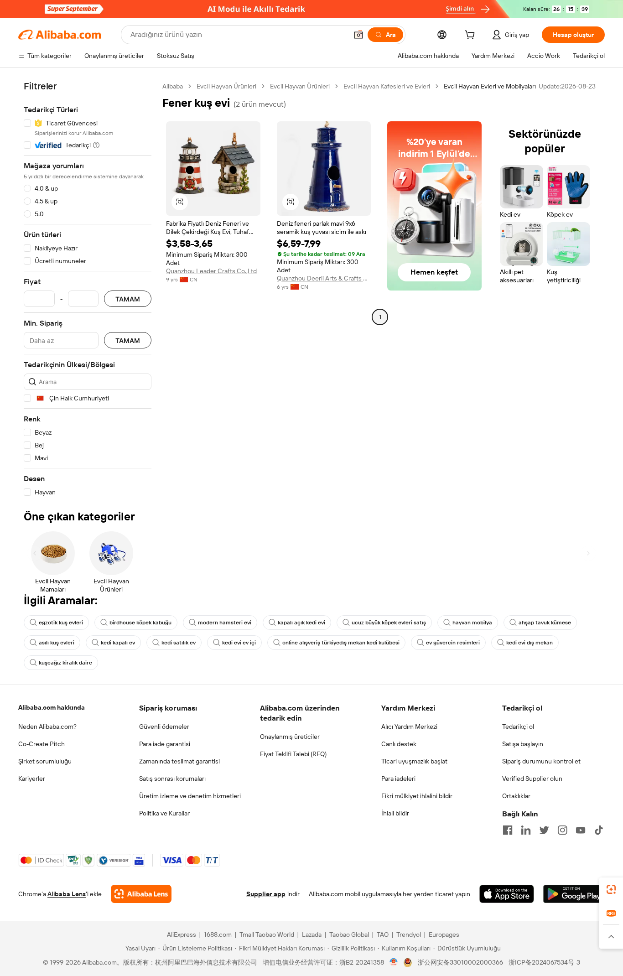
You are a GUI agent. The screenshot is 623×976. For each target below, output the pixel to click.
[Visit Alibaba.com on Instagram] (562, 830)
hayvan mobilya (472, 622)
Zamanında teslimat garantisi (179, 761)
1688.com (218, 934)
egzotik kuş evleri (61, 622)
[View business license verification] (393, 962)
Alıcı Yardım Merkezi (409, 726)
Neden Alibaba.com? (47, 726)
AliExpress (181, 934)
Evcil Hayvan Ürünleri (226, 86)
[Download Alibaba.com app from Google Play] (574, 894)
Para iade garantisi (164, 744)
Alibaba (172, 86)
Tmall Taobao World (266, 934)
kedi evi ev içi (239, 642)
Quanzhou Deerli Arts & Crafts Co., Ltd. (324, 278)
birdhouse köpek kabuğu (140, 622)
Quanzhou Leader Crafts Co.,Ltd (211, 271)
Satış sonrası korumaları (172, 778)
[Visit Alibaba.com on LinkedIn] (525, 830)
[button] (358, 34)
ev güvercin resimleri (453, 642)
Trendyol (408, 934)
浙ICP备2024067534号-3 (544, 962)
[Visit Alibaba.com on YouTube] (580, 830)
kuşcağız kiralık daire (65, 662)
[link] (611, 889)
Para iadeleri (398, 778)
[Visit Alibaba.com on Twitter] (544, 830)
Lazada (312, 934)
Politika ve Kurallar (164, 813)
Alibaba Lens (66, 894)
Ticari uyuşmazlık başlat (414, 761)
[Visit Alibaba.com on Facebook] (507, 830)
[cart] (471, 36)
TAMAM (127, 299)
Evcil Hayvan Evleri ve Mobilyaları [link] (490, 86)
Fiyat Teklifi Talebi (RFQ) (293, 754)
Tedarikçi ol (518, 726)
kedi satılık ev (178, 642)
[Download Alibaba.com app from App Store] (506, 894)
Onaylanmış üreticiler (290, 736)
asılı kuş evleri (56, 642)
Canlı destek (398, 744)
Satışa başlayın (522, 744)
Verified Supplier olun (532, 778)
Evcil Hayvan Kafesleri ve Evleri (386, 86)
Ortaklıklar (516, 795)
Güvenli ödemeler (164, 726)
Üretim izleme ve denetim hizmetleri (190, 795)
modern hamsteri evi (224, 622)
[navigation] (87, 289)
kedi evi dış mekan (529, 642)
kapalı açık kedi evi (301, 622)
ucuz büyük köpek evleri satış (389, 622)
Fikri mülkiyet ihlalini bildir (416, 795)
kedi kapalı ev (118, 642)
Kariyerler (31, 778)
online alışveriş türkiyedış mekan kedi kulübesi (341, 642)
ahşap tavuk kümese (545, 622)
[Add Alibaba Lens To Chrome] (141, 894)
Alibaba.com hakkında (51, 707)
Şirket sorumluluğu (45, 761)
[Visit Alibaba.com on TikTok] (598, 830)
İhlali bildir (395, 813)
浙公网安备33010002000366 (460, 962)
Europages (444, 934)
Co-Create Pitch (41, 744)
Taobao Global (349, 934)
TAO (383, 934)
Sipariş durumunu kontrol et (541, 761)
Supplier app (266, 894)
